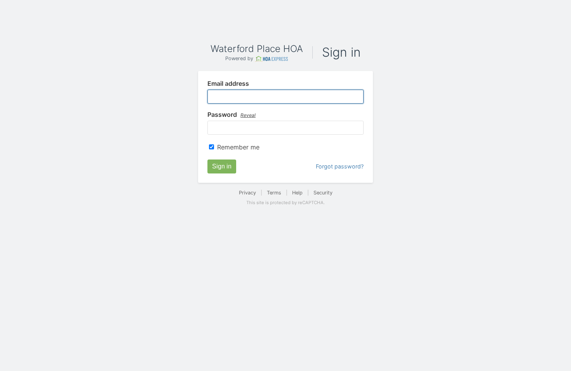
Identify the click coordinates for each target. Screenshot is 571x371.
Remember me (238, 147)
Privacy (247, 193)
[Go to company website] (271, 59)
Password (231, 114)
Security (323, 193)
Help (297, 193)
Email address (228, 83)
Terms (274, 193)
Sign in (222, 166)
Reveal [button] (248, 115)
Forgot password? (340, 166)
